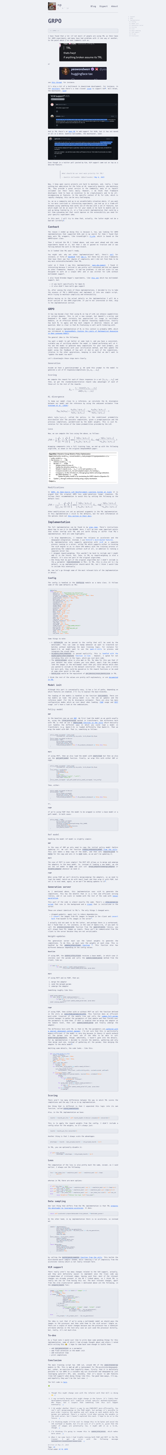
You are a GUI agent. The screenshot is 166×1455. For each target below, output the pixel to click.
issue (89, 89)
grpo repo (93, 527)
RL (62, 1449)
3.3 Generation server (136, 25)
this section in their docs (79, 516)
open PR (72, 131)
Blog (93, 6)
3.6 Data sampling (135, 30)
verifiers (56, 89)
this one (95, 278)
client (89, 904)
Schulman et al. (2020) (58, 405)
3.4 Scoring (133, 27)
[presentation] (80, 368)
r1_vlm (92, 236)
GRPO (66, 1449)
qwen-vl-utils (96, 649)
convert (56, 916)
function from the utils (82, 1257)
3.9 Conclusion (134, 35)
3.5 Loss (132, 28)
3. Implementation (134, 20)
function (77, 945)
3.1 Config (132, 21)
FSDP (101, 702)
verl (111, 254)
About (114, 6)
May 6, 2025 (99, 177)
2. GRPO (130, 18)
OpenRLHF (71, 257)
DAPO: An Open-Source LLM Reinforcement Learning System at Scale (81, 492)
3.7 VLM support (134, 32)
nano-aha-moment (99, 265)
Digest (104, 6)
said (64, 91)
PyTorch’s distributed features (99, 540)
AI (54, 1447)
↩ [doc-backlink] (63, 1404)
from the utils (99, 849)
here (65, 1382)
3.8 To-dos (132, 34)
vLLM (101, 542)
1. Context (131, 16)
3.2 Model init (134, 23)
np (60, 5)
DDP (75, 718)
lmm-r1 (83, 257)
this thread (57, 82)
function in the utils (88, 723)
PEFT (116, 702)
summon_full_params (110, 1016)
